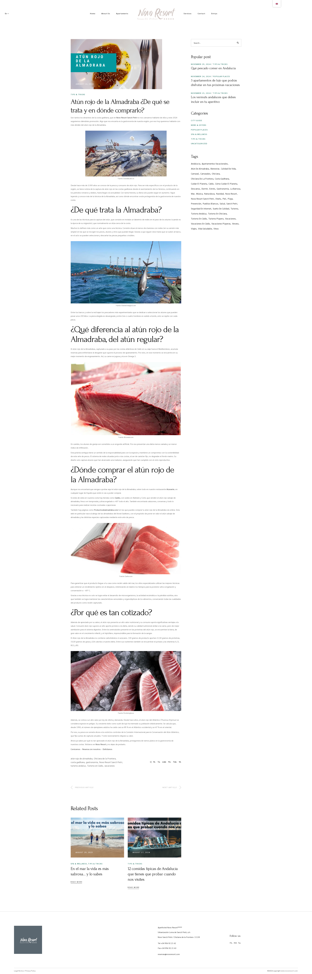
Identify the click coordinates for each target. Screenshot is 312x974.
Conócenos (75, 749)
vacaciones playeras (221, 223)
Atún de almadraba (200, 168)
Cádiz (211, 183)
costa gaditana (78, 762)
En (6, 13)
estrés (212, 188)
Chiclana (216, 173)
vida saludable (205, 228)
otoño (218, 198)
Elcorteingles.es (128, 713)
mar (193, 193)
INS (235, 943)
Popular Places (221, 76)
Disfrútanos (107, 749)
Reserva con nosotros (91, 749)
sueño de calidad (221, 208)
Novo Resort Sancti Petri (126, 117)
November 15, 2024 (201, 93)
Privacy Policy (30, 971)
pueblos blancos (210, 203)
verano (235, 223)
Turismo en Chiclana (217, 213)
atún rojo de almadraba (82, 758)
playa (230, 198)
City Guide (196, 120)
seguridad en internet (201, 208)
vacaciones (109, 765)
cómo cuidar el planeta (226, 183)
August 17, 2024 (141, 852)
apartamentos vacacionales (215, 163)
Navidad (220, 193)
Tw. (239, 943)
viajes (194, 228)
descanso (195, 188)
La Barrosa (235, 188)
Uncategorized (199, 143)
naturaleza (209, 193)
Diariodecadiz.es (128, 178)
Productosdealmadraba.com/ (106, 510)
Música (199, 193)
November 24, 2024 (201, 76)
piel (224, 198)
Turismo (234, 208)
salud (222, 203)
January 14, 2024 (85, 84)
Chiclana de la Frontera (105, 758)
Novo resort (231, 193)
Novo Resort (101, 744)
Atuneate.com (128, 437)
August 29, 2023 (84, 852)
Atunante (170, 489)
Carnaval (195, 173)
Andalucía (195, 163)
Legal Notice (19, 971)
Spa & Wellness (79, 864)
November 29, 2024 (201, 64)
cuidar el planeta (199, 183)
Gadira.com (128, 576)
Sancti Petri (231, 203)
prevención (196, 203)
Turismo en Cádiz (95, 765)
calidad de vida (228, 168)
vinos (216, 228)
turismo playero (216, 218)
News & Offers (198, 125)
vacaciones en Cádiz (200, 223)
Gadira (117, 497)
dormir (204, 188)
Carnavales (205, 173)
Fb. (231, 943)
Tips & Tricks (78, 94)
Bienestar (214, 168)
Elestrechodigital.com (128, 305)
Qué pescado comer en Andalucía (213, 68)
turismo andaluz (78, 765)
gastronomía (92, 762)
